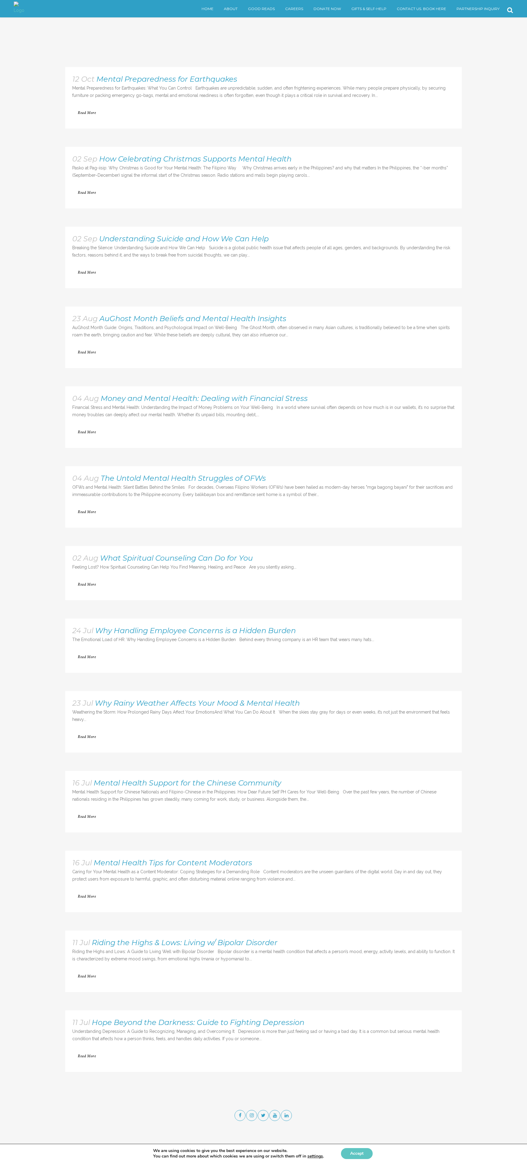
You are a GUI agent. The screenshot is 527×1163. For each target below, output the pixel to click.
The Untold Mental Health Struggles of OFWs (183, 478)
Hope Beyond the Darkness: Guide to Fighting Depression (198, 1022)
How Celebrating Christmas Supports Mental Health (195, 158)
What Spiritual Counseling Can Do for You (176, 558)
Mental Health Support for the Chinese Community (187, 782)
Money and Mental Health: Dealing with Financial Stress (204, 398)
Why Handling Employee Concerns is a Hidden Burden (195, 630)
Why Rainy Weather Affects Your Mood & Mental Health (197, 703)
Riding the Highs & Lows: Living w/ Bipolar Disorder (185, 942)
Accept (357, 1153)
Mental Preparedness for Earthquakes (166, 79)
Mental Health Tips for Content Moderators (173, 862)
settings (315, 1156)
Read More (87, 113)
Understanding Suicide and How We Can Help (184, 238)
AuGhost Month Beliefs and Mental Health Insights (192, 318)
